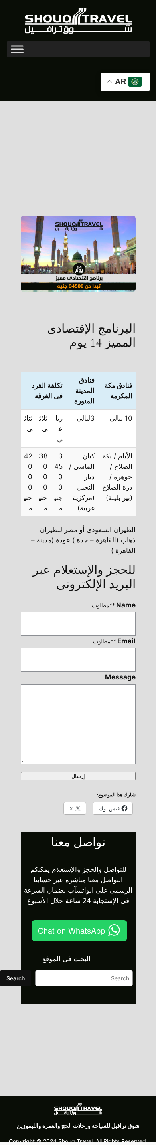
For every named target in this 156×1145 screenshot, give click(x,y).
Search (15, 978)
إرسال (78, 776)
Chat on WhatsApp (71, 930)
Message (120, 677)
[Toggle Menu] (17, 49)
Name (114, 605)
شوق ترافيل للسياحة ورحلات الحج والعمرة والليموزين (78, 1125)
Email (114, 641)
